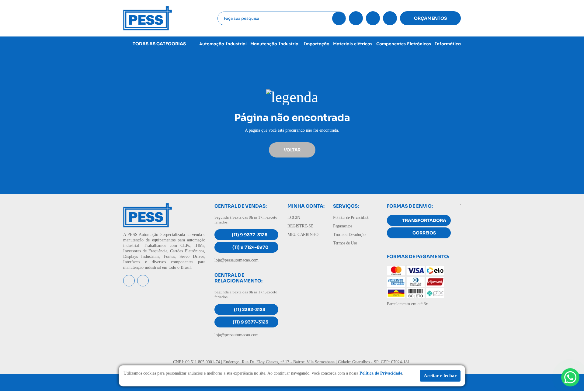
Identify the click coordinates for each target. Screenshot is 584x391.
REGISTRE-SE (300, 226)
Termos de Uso (345, 243)
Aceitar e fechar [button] (440, 375)
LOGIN (293, 217)
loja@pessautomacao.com (236, 260)
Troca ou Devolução (349, 234)
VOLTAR (292, 150)
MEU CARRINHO (302, 234)
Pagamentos (342, 226)
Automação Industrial (223, 44)
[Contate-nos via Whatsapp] (570, 377)
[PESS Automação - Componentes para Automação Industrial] (147, 18)
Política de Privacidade (351, 217)
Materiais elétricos (352, 44)
